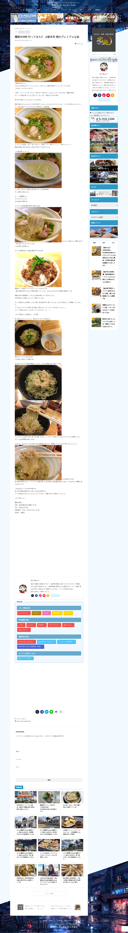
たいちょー (79, 43)
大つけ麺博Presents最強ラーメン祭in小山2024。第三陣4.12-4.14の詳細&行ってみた (49, 832)
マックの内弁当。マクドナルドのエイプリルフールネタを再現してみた (48, 855)
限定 (22, 721)
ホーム (30, 10)
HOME (45, 920)
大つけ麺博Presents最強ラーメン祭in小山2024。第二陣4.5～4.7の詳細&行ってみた (25, 855)
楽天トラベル (67, 625)
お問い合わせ (67, 920)
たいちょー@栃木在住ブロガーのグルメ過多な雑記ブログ (64, 924)
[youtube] (44, 595)
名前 (18, 751)
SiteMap (59, 920)
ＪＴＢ (20, 625)
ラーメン (19, 718)
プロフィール (55, 595)
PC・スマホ (72, 10)
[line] (51, 712)
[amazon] (47, 595)
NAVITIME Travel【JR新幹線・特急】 (30, 646)
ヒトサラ (35, 613)
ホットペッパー (23, 613)
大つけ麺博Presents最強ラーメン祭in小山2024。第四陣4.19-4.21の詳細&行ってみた (25, 832)
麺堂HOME (27, 721)
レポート (55, 10)
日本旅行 (41, 625)
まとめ (89, 10)
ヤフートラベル (53, 625)
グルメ (47, 10)
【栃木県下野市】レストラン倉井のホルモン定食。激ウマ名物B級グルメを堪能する (109, 293)
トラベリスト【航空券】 (65, 641)
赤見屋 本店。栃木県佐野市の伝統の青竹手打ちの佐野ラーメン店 (25, 880)
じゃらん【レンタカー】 (26, 641)
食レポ (24, 718)
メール (18, 759)
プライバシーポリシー (79, 920)
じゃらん (30, 625)
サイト (18, 767)
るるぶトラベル (23, 630)
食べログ (67, 613)
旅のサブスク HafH (25, 658)
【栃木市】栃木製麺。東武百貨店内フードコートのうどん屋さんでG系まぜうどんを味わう (109, 277)
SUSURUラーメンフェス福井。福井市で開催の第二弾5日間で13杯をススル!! (26, 807)
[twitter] (32, 595)
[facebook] (36, 595)
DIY (81, 10)
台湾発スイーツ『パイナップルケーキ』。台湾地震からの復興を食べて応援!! (71, 832)
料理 (38, 10)
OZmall (46, 613)
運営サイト (52, 920)
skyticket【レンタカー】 (45, 641)
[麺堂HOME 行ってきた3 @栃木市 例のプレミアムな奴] (47, 712)
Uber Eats (56, 613)
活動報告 (97, 10)
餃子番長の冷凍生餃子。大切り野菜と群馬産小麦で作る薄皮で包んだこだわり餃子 (71, 880)
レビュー (64, 10)
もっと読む (50, 893)
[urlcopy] (61, 712)
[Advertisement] (30, 560)
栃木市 (18, 721)
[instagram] (40, 595)
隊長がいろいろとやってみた (64, 5)
